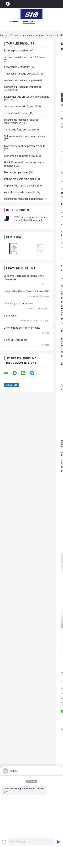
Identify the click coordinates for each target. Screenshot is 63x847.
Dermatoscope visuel (16, 172)
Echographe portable (33, 35)
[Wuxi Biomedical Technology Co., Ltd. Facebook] (8, 4)
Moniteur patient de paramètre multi (24, 146)
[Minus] (58, 771)
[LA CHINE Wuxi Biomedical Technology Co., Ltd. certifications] (13, 248)
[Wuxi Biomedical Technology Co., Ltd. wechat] (25, 373)
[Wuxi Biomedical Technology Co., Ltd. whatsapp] (17, 373)
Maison (14, 21)
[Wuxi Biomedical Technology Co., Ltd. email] (8, 373)
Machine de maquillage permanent (23, 198)
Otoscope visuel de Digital (19, 106)
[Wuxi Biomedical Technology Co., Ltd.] (31, 14)
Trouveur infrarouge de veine (20, 73)
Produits (29, 21)
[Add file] (4, 841)
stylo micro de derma (16, 113)
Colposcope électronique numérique (24, 136)
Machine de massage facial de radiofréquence (21, 121)
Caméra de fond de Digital (19, 129)
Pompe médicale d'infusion (19, 178)
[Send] (58, 841)
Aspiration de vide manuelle (19, 192)
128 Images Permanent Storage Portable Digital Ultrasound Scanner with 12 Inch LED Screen (31, 220)
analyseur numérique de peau (20, 80)
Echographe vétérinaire (17, 67)
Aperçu (3, 35)
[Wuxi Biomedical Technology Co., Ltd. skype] (34, 373)
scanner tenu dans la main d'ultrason (24, 57)
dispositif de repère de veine (20, 185)
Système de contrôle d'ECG (20, 155)
